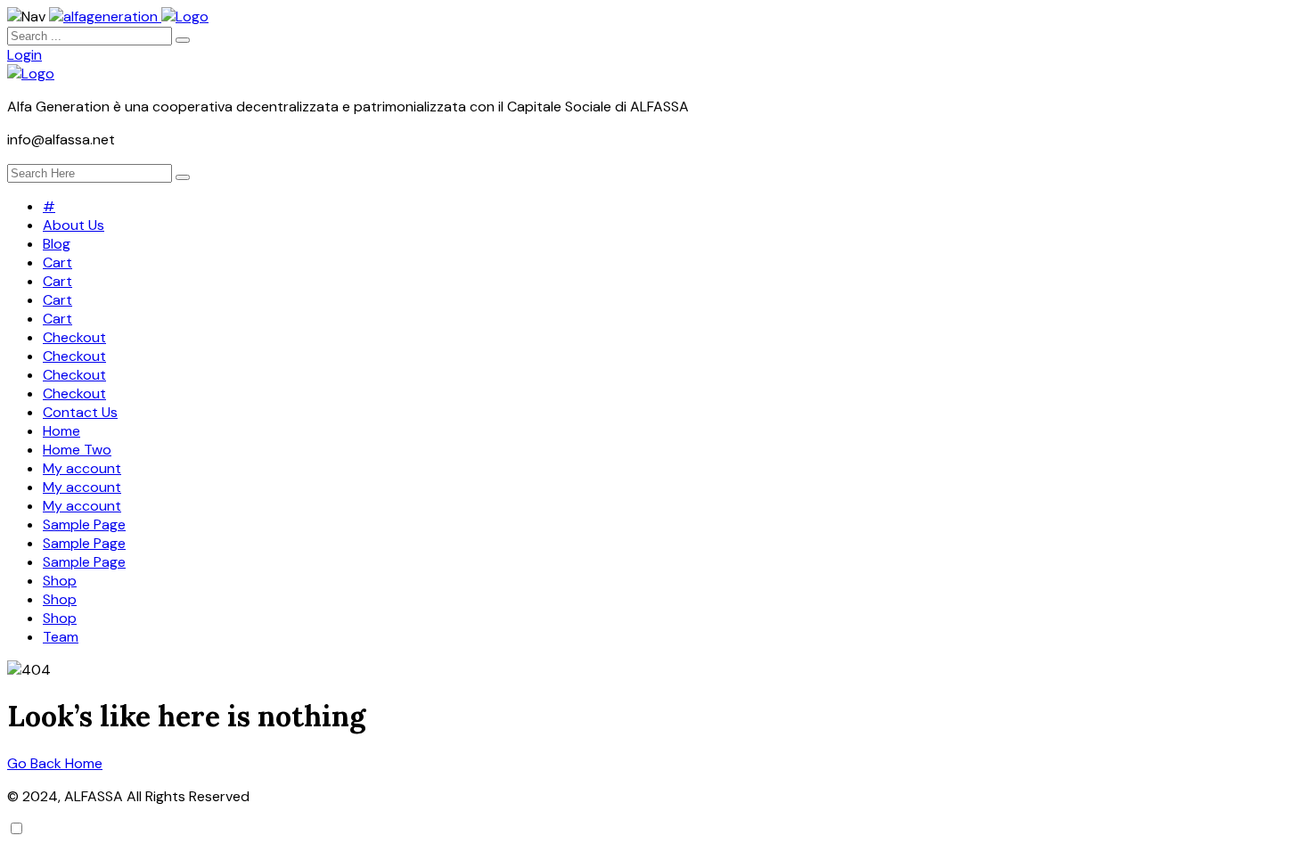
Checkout (74, 337)
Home (61, 431)
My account (82, 468)
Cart (57, 262)
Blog (56, 243)
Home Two (77, 449)
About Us (73, 225)
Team (60, 636)
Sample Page (84, 524)
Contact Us (80, 412)
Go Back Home (54, 763)
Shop (60, 580)
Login (24, 54)
